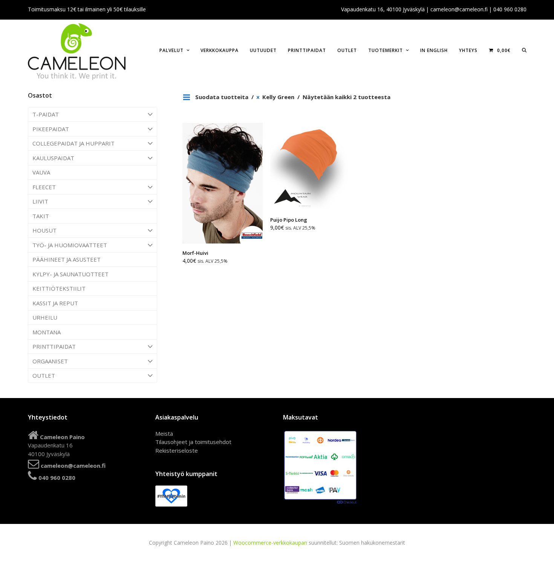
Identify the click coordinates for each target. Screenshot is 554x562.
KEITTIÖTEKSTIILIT (59, 288)
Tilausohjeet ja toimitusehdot (193, 442)
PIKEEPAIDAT (50, 129)
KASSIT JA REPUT (55, 303)
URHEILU (44, 317)
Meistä (164, 433)
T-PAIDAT (45, 114)
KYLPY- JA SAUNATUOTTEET (70, 274)
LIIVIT (40, 201)
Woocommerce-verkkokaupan (270, 542)
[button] (524, 49)
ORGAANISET (50, 361)
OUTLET (43, 375)
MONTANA (46, 332)
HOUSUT (44, 230)
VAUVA (41, 172)
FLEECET (44, 187)
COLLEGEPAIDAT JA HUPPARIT (73, 143)
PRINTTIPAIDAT (54, 346)
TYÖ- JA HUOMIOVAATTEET (69, 245)
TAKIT (40, 216)
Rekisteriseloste (176, 450)
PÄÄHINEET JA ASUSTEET (66, 259)
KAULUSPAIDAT (53, 158)
